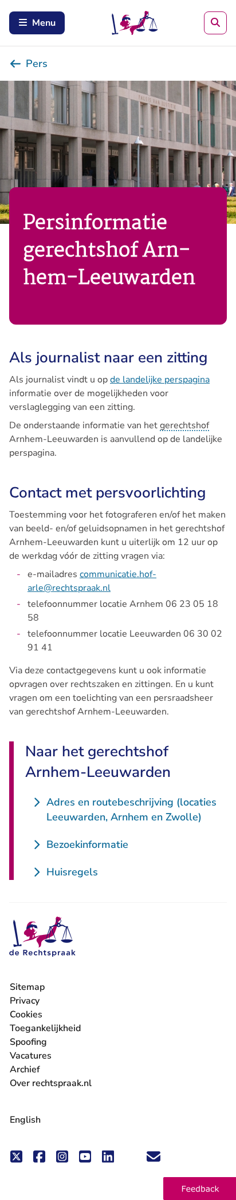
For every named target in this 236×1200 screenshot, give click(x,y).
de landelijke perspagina (160, 379)
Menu (44, 23)
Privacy (25, 1000)
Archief (25, 1069)
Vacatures (30, 1056)
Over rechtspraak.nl (51, 1083)
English (25, 1120)
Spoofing (28, 1042)
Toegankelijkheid (45, 1028)
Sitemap (27, 987)
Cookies (26, 1014)
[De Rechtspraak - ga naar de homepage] (42, 937)
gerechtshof (184, 425)
